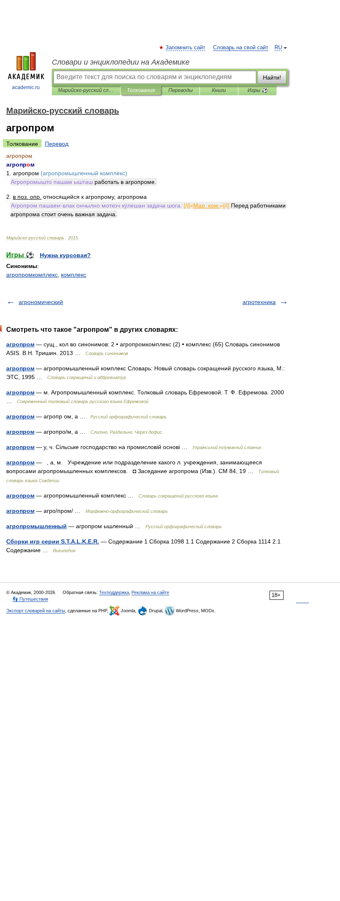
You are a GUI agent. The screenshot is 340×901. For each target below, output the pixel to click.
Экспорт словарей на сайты (35, 610)
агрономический (41, 302)
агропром (20, 344)
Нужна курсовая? (65, 255)
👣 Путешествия (30, 599)
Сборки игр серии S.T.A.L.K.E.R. (52, 541)
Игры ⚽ (258, 90)
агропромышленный (36, 526)
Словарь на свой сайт (240, 48)
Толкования (141, 90)
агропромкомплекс (32, 274)
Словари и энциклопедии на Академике (120, 62)
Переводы (180, 90)
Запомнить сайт (185, 48)
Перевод (56, 143)
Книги (219, 90)
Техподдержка (114, 592)
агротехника (259, 302)
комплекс (73, 274)
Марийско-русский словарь (86, 90)
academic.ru (26, 87)
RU (278, 48)
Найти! (272, 77)
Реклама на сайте (150, 592)
